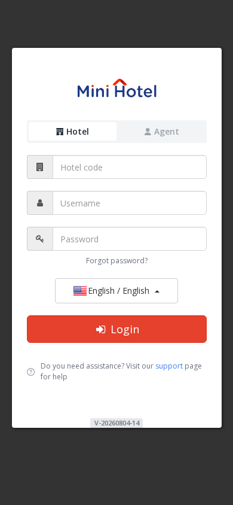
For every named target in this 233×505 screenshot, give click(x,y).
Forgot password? (117, 260)
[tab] (72, 131)
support (169, 366)
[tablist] (117, 132)
